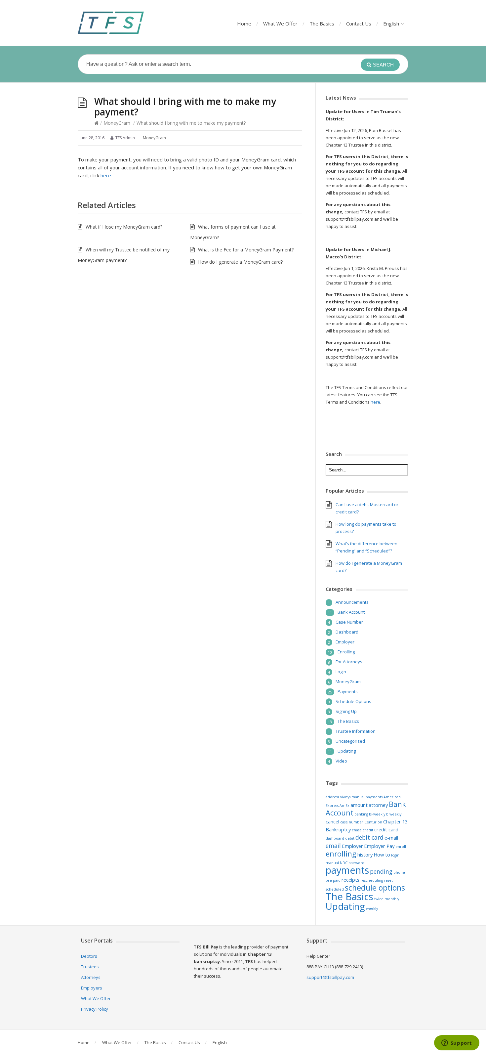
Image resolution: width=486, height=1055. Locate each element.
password (356, 862)
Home (244, 23)
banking (361, 814)
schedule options (375, 887)
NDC (343, 862)
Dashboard (347, 632)
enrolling (341, 853)
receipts (350, 879)
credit (368, 830)
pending (381, 871)
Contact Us (358, 23)
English (391, 23)
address (332, 797)
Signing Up (346, 711)
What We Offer (280, 23)
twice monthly (386, 899)
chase (357, 830)
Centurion (373, 822)
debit (349, 838)
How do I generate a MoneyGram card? (240, 262)
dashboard (335, 838)
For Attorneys (349, 662)
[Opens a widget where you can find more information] (456, 1043)
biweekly (393, 814)
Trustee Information (356, 731)
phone (399, 872)
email (333, 846)
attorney (378, 805)
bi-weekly (377, 814)
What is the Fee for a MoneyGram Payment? (246, 249)
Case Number (349, 622)
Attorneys (91, 977)
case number (351, 822)
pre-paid (333, 880)
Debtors (89, 956)
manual (332, 862)
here (106, 175)
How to (382, 854)
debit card (369, 837)
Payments (348, 691)
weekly (372, 908)
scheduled (335, 889)
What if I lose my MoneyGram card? (124, 227)
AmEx (344, 805)
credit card (386, 829)
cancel (332, 821)
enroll (400, 846)
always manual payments (361, 797)
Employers (91, 988)
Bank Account (351, 612)
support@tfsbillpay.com (330, 977)
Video (341, 761)
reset (388, 880)
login (395, 855)
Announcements (352, 602)
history (365, 854)
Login (341, 672)
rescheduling (371, 880)
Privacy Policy (94, 1009)
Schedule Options (353, 701)
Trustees (90, 967)
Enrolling (346, 652)
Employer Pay (379, 846)
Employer (345, 642)
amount (359, 805)
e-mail (391, 837)
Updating (347, 751)
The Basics (321, 23)
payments (347, 869)
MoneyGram (116, 123)
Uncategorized (350, 741)
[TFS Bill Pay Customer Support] (111, 23)
